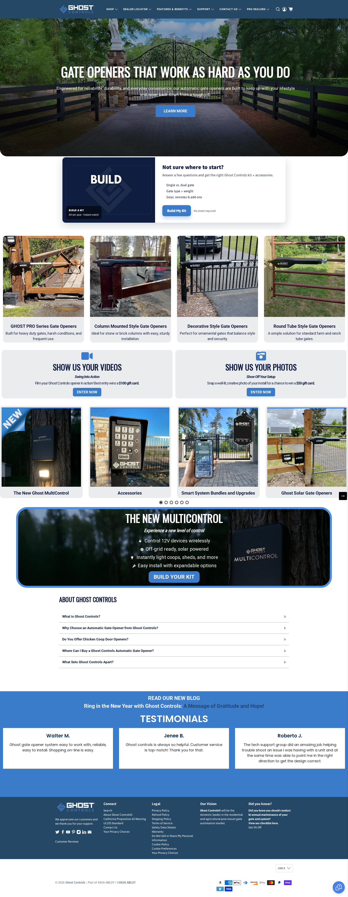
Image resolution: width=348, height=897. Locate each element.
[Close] (229, 364)
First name (125, 448)
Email (122, 470)
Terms (158, 527)
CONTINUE (174, 515)
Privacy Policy (171, 527)
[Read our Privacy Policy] (225, 501)
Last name (185, 448)
